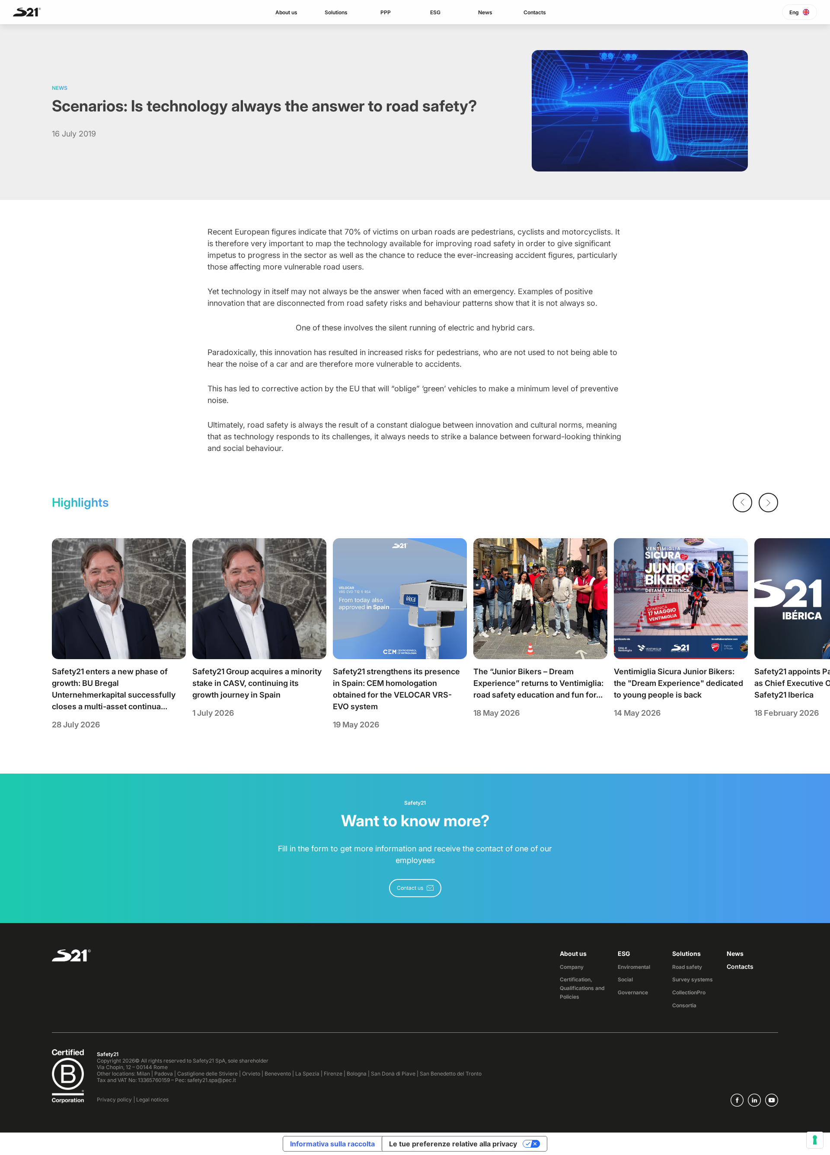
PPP (385, 12)
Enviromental (634, 967)
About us (286, 12)
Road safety (687, 967)
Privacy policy (114, 1099)
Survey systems (692, 979)
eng (794, 12)
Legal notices (152, 1099)
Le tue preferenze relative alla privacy (453, 1143)
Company (572, 967)
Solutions (336, 12)
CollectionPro (689, 992)
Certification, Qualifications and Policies (582, 988)
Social (625, 979)
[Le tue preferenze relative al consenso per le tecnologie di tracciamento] (815, 1140)
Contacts (535, 12)
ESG (435, 12)
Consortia (684, 1005)
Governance (633, 992)
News (485, 12)
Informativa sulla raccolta (332, 1143)
